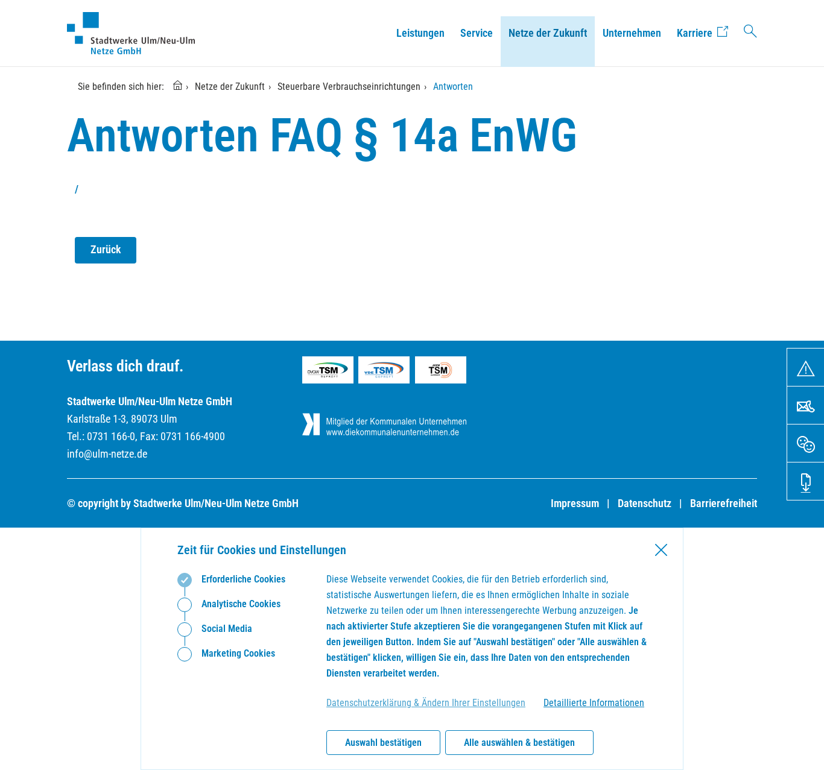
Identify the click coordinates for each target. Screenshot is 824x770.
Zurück (105, 249)
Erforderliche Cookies (242, 579)
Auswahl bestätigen (383, 742)
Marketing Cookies (237, 653)
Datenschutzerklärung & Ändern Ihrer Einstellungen (425, 702)
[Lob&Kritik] (805, 443)
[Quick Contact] (805, 405)
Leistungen (420, 33)
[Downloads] (805, 481)
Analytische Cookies (239, 604)
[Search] (750, 33)
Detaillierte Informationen (594, 702)
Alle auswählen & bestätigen (519, 742)
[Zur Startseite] (180, 86)
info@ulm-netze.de (107, 453)
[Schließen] (661, 550)
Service (476, 33)
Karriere (694, 33)
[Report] (805, 367)
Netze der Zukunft (548, 33)
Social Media (225, 628)
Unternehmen (632, 33)
